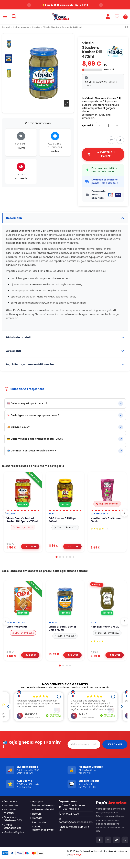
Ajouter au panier (106, 154)
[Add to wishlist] (111, 140)
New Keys (75, 854)
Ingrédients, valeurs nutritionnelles (30, 364)
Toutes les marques (10, 811)
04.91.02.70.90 (70, 813)
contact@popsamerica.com (76, 822)
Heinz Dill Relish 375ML (105, 626)
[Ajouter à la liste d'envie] (18, 509)
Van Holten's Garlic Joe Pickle (106, 520)
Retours (36, 813)
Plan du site (39, 822)
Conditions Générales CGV (13, 819)
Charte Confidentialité (12, 826)
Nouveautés (11, 805)
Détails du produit (18, 337)
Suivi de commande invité (43, 828)
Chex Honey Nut (16, 626)
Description (14, 218)
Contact (37, 818)
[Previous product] (126, 27)
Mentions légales (14, 832)
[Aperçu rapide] (26, 509)
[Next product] (127, 27)
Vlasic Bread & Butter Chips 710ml (62, 628)
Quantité (87, 125)
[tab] (65, 218)
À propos (37, 801)
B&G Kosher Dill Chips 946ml (62, 520)
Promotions (10, 801)
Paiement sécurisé (43, 809)
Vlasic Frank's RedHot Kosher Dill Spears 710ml (22, 520)
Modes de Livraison (43, 805)
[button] (57, 557)
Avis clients (13, 351)
